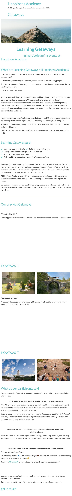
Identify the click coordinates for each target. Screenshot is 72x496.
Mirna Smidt (13, 462)
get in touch (8, 489)
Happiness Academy (24, 4)
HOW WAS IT (10, 266)
